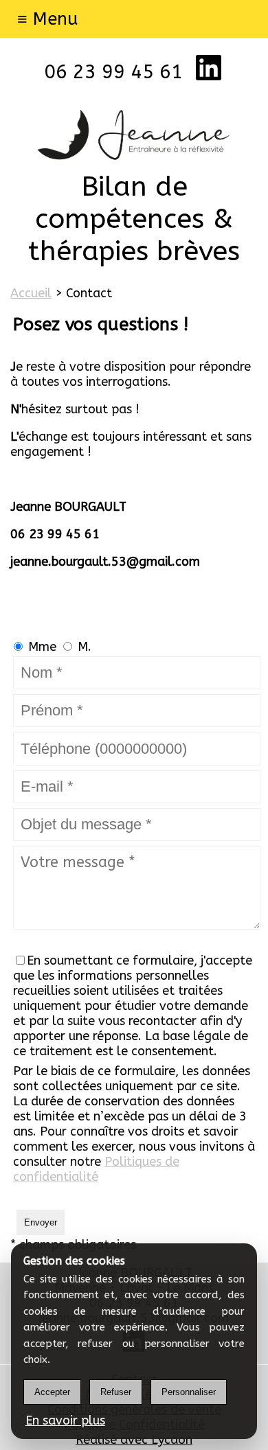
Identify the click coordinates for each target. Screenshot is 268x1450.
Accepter (52, 1392)
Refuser (115, 1392)
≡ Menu (47, 19)
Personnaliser (188, 1392)
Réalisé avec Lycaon (134, 1439)
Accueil (31, 293)
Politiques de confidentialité (96, 1169)
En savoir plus (65, 1420)
